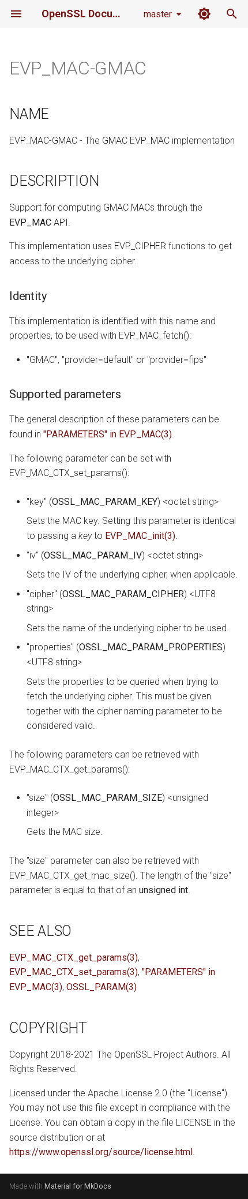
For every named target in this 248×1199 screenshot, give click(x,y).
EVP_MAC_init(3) (140, 535)
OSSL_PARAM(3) (101, 986)
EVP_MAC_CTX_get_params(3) (73, 957)
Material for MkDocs (77, 1186)
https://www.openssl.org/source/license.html (101, 1151)
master (158, 14)
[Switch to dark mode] (204, 13)
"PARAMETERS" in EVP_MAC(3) (107, 434)
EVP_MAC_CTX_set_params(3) (73, 971)
